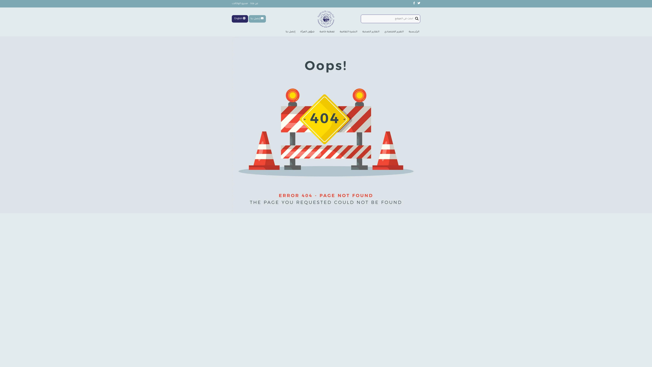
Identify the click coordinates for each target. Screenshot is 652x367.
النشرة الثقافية (348, 32)
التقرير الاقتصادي (394, 32)
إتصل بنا (255, 19)
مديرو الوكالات (240, 3)
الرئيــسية (414, 32)
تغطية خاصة (327, 32)
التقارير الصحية (370, 32)
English (238, 19)
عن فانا (254, 3)
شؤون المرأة (307, 32)
